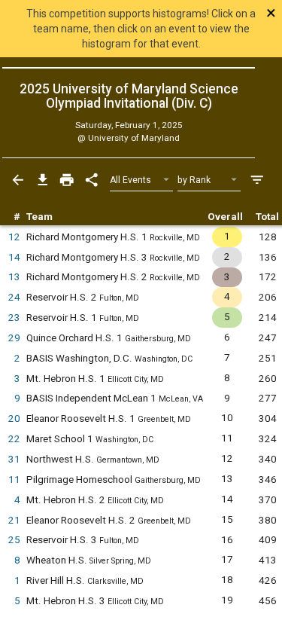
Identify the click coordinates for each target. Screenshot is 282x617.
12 (14, 237)
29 (14, 338)
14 (14, 257)
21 (14, 520)
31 (14, 459)
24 (14, 297)
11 (14, 479)
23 (14, 317)
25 (14, 539)
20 (14, 418)
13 (14, 277)
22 (14, 438)
